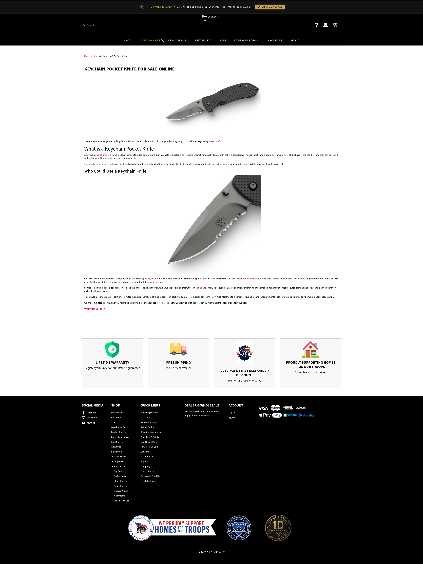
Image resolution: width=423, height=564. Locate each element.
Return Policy (147, 427)
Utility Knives (120, 480)
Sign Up (232, 417)
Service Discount (149, 422)
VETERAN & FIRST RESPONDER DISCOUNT (245, 372)
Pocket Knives (120, 476)
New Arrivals (177, 40)
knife (204, 287)
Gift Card (145, 451)
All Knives (116, 446)
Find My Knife (151, 40)
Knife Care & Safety (150, 436)
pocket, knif (149, 278)
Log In (232, 412)
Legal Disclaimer (149, 480)
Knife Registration (149, 412)
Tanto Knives (120, 456)
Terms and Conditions (151, 476)
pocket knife (213, 141)
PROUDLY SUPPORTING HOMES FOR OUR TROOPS (310, 364)
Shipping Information (151, 431)
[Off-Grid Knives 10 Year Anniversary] (278, 527)
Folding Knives (118, 431)
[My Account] (325, 25)
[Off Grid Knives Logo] (211, 18)
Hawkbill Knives (121, 500)
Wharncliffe (119, 495)
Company (145, 466)
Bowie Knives (120, 485)
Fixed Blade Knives (120, 436)
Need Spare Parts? (149, 441)
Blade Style (116, 451)
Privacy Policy (147, 471)
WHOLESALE (274, 40)
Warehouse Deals (246, 40)
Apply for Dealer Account (197, 415)
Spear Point (119, 466)
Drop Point (119, 461)
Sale (223, 40)
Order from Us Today (94, 308)
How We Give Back (149, 446)
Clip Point (118, 471)
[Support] (316, 25)
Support (145, 461)
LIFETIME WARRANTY (112, 362)
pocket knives (249, 278)
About (294, 40)
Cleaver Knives (121, 490)
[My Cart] (336, 25)
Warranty (145, 417)
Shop (128, 40)
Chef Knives (117, 441)
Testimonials (147, 456)
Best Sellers (203, 40)
